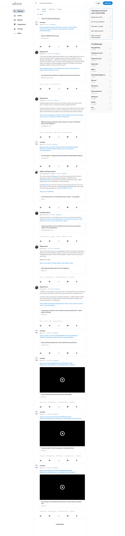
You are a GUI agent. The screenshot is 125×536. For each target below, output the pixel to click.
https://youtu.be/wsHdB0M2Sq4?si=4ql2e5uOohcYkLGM (56, 363)
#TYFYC (70, 188)
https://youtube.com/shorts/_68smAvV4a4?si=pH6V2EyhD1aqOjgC (59, 147)
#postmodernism (52, 29)
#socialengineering (45, 30)
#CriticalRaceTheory (45, 179)
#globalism (65, 236)
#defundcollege (48, 132)
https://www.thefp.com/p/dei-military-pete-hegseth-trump (56, 263)
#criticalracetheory (63, 29)
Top (38, 9)
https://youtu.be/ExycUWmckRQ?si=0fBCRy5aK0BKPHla (56, 470)
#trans (55, 132)
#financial (58, 236)
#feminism (43, 148)
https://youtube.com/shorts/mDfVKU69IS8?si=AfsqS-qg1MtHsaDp (59, 335)
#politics (53, 236)
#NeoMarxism (44, 365)
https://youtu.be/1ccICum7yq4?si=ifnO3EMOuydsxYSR (55, 417)
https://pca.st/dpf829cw (47, 191)
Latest (44, 9)
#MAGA (71, 186)
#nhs (70, 236)
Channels (51, 9)
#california (47, 84)
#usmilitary (72, 277)
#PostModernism (53, 365)
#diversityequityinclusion (61, 277)
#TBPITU (64, 188)
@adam (46, 184)
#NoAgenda (55, 176)
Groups (59, 9)
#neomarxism (43, 29)
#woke (41, 84)
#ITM (60, 188)
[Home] (17, 3)
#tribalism (71, 29)
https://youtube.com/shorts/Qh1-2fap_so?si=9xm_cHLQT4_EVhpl (58, 27)
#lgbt (59, 132)
